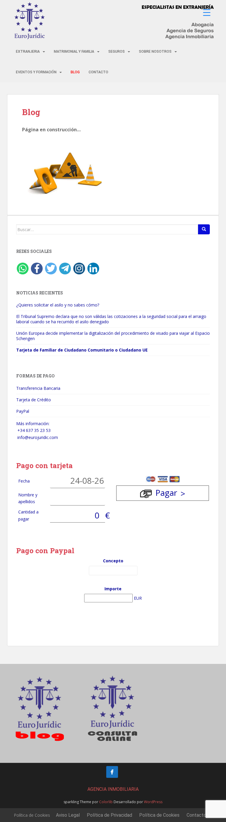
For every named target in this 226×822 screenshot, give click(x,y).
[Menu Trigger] (207, 12)
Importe (113, 588)
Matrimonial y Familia (74, 51)
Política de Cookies (32, 815)
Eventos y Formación (36, 72)
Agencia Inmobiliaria (113, 789)
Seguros (116, 51)
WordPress (153, 801)
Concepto (113, 561)
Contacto (98, 72)
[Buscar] (204, 229)
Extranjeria (28, 51)
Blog (75, 72)
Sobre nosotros (155, 51)
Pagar (166, 492)
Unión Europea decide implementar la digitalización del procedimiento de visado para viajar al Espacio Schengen (113, 335)
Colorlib (106, 801)
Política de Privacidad (109, 815)
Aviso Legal (68, 815)
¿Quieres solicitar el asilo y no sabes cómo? (57, 305)
